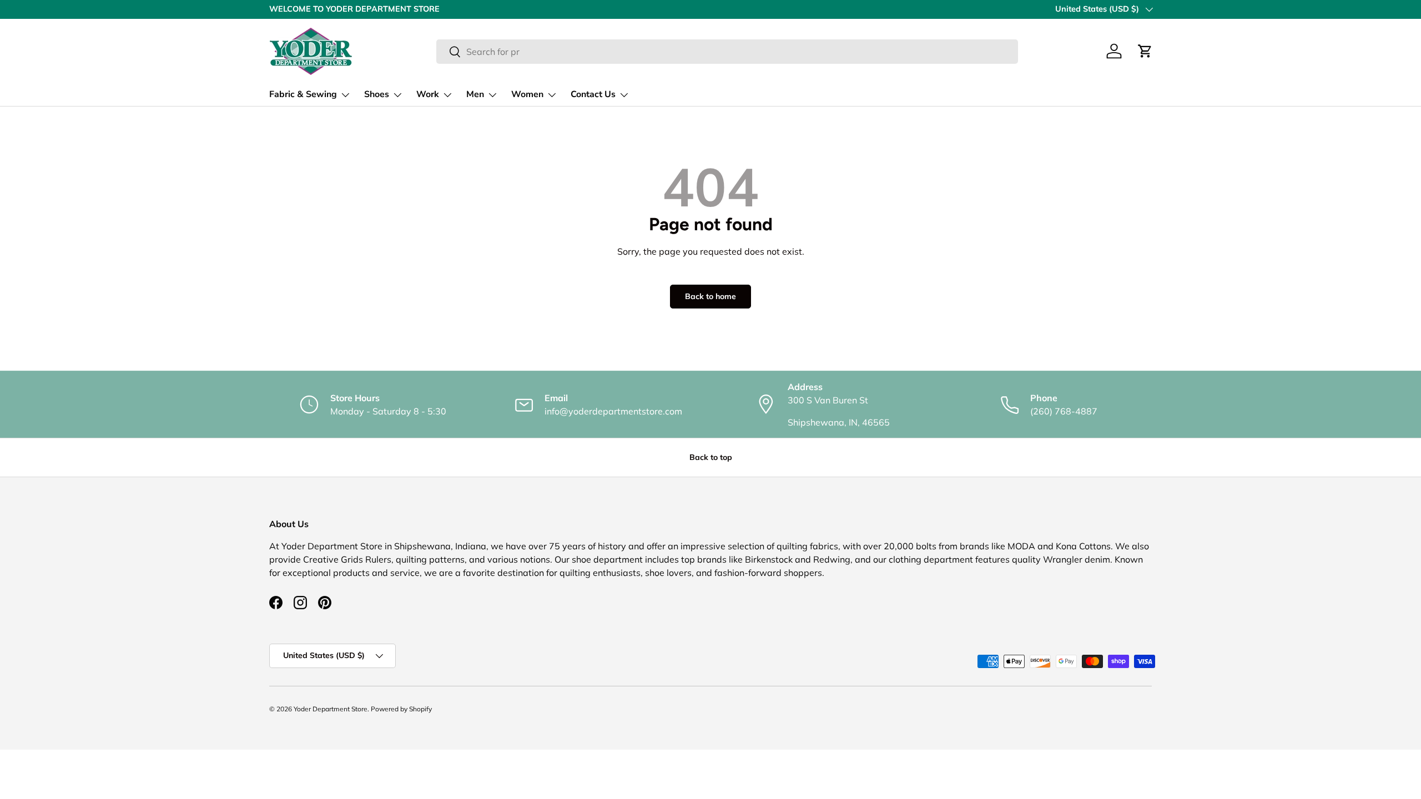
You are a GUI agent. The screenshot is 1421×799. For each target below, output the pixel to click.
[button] (1145, 51)
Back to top (710, 457)
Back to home (710, 296)
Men (475, 94)
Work (427, 94)
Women (527, 94)
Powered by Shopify (401, 709)
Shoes (376, 94)
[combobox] (727, 51)
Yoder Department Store (330, 709)
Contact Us (593, 94)
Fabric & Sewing (303, 94)
